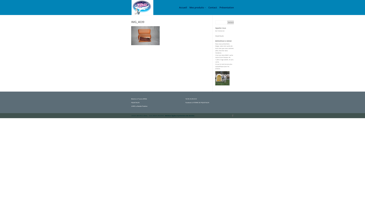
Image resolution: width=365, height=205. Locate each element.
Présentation (226, 8)
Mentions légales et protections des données (179, 116)
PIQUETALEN (219, 36)
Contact (212, 8)
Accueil (183, 8)
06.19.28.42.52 (219, 31)
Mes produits (196, 8)
